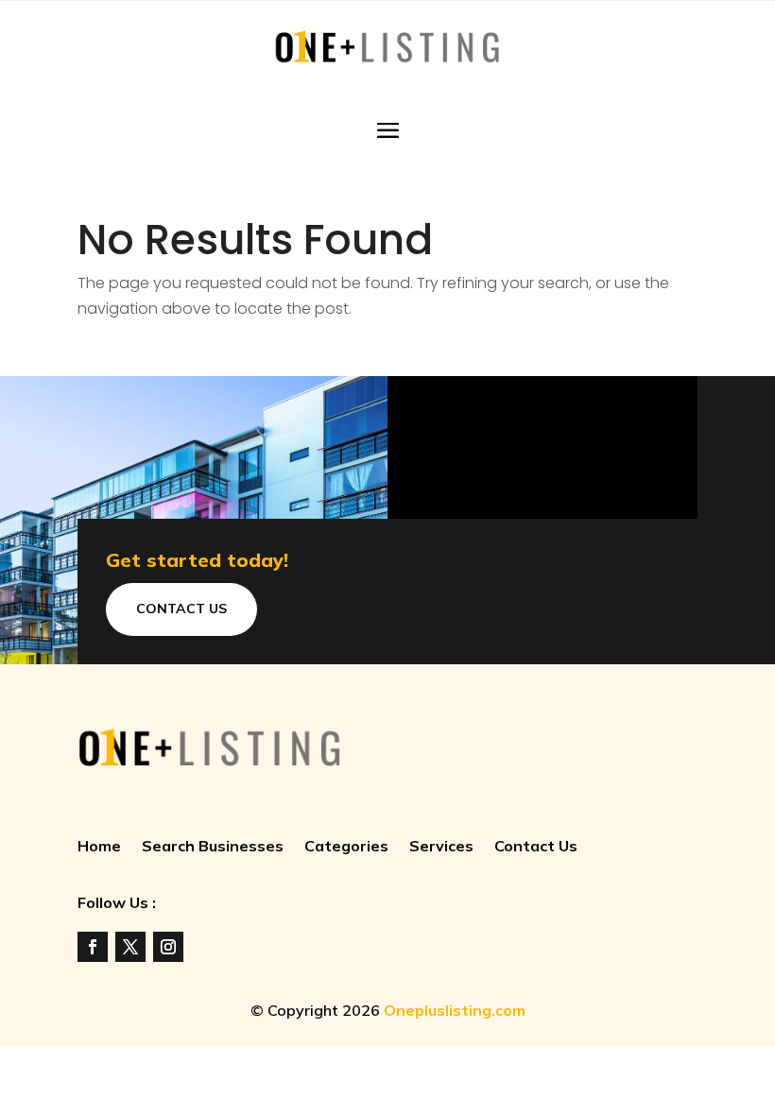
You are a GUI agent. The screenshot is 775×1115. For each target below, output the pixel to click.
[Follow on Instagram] (168, 947)
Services (441, 847)
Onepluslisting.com (454, 1010)
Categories (346, 847)
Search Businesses (213, 847)
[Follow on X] (130, 947)
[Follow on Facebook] (93, 947)
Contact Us (181, 608)
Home (99, 847)
